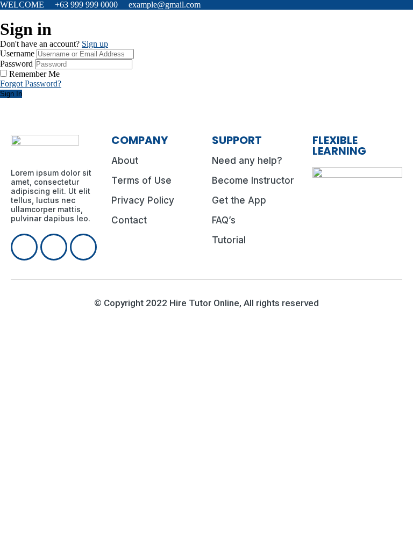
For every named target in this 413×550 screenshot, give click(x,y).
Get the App (239, 200)
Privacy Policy (142, 200)
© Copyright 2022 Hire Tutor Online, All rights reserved (206, 303)
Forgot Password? (30, 83)
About (124, 160)
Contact (129, 220)
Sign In (11, 94)
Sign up (95, 43)
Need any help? (247, 160)
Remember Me (34, 73)
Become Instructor (253, 180)
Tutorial (229, 240)
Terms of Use (141, 180)
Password (16, 63)
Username (17, 53)
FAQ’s (224, 220)
